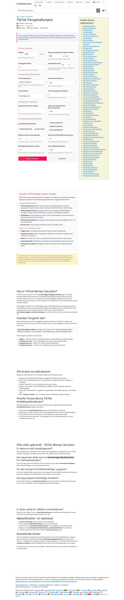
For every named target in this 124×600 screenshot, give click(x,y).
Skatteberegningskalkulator (92, 79)
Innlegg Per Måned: (24, 63)
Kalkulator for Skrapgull (90, 109)
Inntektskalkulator (89, 74)
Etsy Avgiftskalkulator (90, 56)
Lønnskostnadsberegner (91, 115)
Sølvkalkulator (87, 111)
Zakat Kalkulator (88, 165)
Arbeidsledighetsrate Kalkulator (93, 103)
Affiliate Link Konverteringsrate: (29, 135)
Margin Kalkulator (89, 70)
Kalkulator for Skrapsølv (90, 93)
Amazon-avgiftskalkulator (91, 46)
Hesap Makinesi (64, 592)
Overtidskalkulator (89, 131)
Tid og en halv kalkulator (91, 97)
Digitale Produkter (56, 126)
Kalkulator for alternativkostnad (93, 137)
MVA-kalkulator (88, 30)
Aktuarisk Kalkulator (89, 105)
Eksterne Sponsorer (56, 123)
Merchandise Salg (26, 129)
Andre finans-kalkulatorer (59, 579)
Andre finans (29, 16)
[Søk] (98, 11)
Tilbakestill (62, 159)
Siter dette (21, 28)
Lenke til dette (33, 28)
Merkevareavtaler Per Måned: (28, 106)
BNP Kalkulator (88, 161)
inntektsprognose (52, 530)
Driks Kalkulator (88, 40)
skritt (59, 546)
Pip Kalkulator (87, 117)
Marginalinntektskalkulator (91, 107)
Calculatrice (52, 592)
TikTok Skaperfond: (24, 78)
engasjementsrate (67, 306)
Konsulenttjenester (56, 130)
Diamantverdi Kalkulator (91, 133)
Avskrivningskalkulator (90, 77)
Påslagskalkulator (88, 58)
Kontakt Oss (33, 585)
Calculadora (59, 590)
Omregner (64, 585)
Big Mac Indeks (88, 163)
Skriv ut (20, 26)
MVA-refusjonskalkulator (91, 85)
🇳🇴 (96, 2)
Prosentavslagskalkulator (91, 101)
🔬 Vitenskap (39, 2)
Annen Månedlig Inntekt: (56, 146)
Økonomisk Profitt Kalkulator (92, 129)
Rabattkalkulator (88, 66)
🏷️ (103, 2)
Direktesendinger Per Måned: (58, 91)
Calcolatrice (48, 590)
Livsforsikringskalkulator (91, 174)
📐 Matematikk (59, 2)
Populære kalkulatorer (46, 585)
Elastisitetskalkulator (89, 159)
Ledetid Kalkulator (89, 89)
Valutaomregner (88, 68)
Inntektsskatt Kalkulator (90, 50)
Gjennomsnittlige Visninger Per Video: (61, 52)
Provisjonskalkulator (89, 34)
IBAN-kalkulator (88, 54)
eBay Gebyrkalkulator (90, 91)
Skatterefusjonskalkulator (91, 157)
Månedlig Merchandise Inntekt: (29, 146)
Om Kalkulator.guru (22, 585)
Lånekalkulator (88, 32)
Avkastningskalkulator (90, 145)
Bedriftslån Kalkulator (90, 81)
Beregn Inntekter (32, 159)
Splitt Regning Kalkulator (91, 147)
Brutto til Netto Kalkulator (91, 64)
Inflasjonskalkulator (89, 28)
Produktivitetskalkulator (91, 135)
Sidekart (57, 585)
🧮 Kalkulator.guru (24, 4)
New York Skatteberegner (91, 155)
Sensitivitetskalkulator (90, 143)
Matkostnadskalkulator (90, 72)
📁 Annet (49, 2)
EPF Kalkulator (87, 48)
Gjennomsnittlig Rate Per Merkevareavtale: (56, 107)
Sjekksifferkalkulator (89, 87)
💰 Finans (79, 2)
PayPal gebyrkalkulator (90, 168)
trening (38, 384)
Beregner (38, 590)
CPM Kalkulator (88, 139)
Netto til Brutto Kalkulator (91, 176)
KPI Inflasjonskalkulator (90, 36)
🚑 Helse (70, 2)
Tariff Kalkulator (88, 125)
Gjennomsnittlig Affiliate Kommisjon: (61, 135)
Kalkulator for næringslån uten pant (94, 149)
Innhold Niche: (23, 91)
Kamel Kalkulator (88, 172)
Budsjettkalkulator (89, 52)
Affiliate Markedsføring (28, 124)
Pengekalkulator (88, 113)
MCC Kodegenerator (89, 119)
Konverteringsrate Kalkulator (92, 99)
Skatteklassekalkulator (90, 127)
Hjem (18, 16)
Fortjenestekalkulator (90, 60)
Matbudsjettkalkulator (90, 170)
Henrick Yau (28, 23)
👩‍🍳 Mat (87, 2)
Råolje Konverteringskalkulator (93, 151)
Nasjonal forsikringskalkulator (92, 62)
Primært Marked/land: (55, 78)
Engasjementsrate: (54, 63)
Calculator (84, 590)
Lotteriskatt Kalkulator (90, 95)
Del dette (45, 28)
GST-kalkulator (87, 83)
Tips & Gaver (41, 129)
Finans (22, 16)
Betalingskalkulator (89, 26)
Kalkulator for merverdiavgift (92, 153)
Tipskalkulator (87, 38)
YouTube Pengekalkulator (91, 141)
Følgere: (21, 52)
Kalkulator (76, 592)
